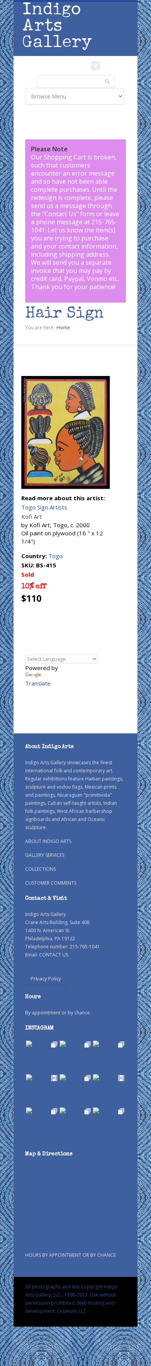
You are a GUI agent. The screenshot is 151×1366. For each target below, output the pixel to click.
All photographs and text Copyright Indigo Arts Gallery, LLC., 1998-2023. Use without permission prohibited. (71, 1294)
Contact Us (60, 214)
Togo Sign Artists (44, 507)
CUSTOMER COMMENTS (50, 883)
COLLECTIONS (40, 869)
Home (63, 327)
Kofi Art (31, 516)
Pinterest (107, 65)
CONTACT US (53, 954)
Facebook (85, 65)
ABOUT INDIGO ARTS (48, 841)
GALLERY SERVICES (44, 855)
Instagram (95, 65)
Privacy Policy (46, 978)
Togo (55, 556)
